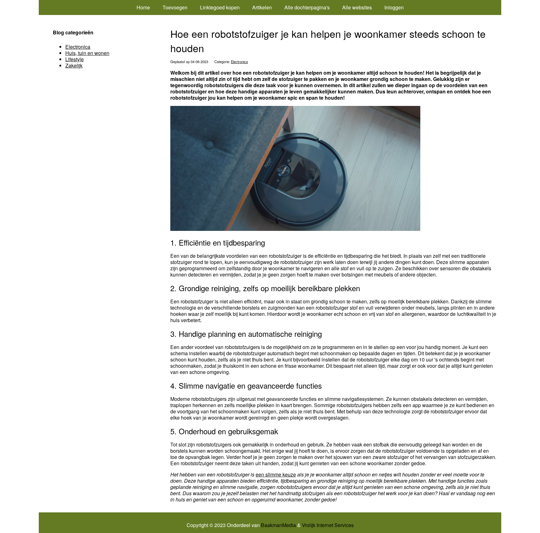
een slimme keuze (276, 474)
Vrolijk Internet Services (328, 525)
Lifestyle (74, 59)
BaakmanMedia (278, 525)
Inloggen (394, 7)
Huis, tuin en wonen (87, 53)
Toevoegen (175, 7)
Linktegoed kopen (220, 7)
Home (143, 7)
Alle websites (357, 7)
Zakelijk (73, 65)
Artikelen (262, 7)
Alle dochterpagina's (307, 7)
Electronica (239, 61)
